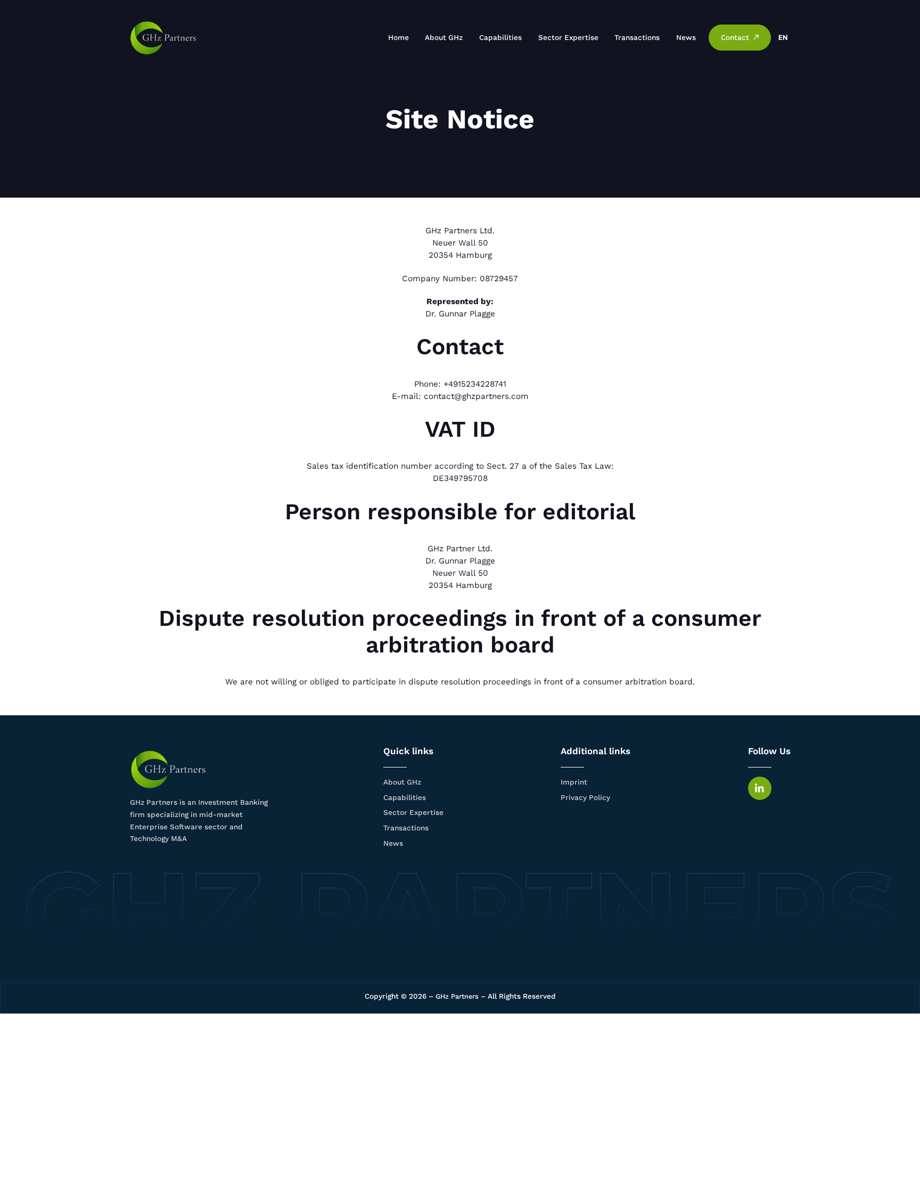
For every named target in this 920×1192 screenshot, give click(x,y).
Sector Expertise (568, 37)
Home (398, 37)
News (686, 37)
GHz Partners (457, 996)
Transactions (637, 37)
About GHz (444, 37)
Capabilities (500, 37)
